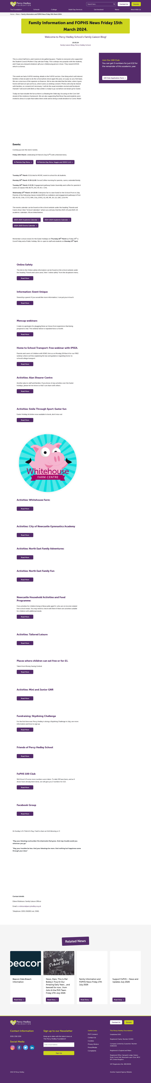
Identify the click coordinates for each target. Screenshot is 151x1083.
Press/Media (92, 1047)
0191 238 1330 (15, 1036)
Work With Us (136, 9)
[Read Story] (25, 963)
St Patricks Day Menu (23, 162)
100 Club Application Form (115, 78)
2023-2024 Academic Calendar (26, 220)
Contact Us (124, 4)
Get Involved (98, 9)
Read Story (19, 1000)
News (117, 9)
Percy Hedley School (83, 45)
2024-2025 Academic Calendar (57, 220)
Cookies (91, 1041)
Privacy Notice (93, 1044)
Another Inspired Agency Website (121, 1072)
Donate (136, 4)
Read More (25, 278)
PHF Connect (93, 1034)
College (54, 9)
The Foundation (16, 9)
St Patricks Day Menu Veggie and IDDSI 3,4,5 (55, 162)
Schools (36, 9)
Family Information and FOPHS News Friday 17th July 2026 (90, 982)
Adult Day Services (75, 9)
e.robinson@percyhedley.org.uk (29, 906)
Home (12, 14)
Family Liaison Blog (67, 45)
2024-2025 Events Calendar (25, 225)
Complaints (92, 1051)
